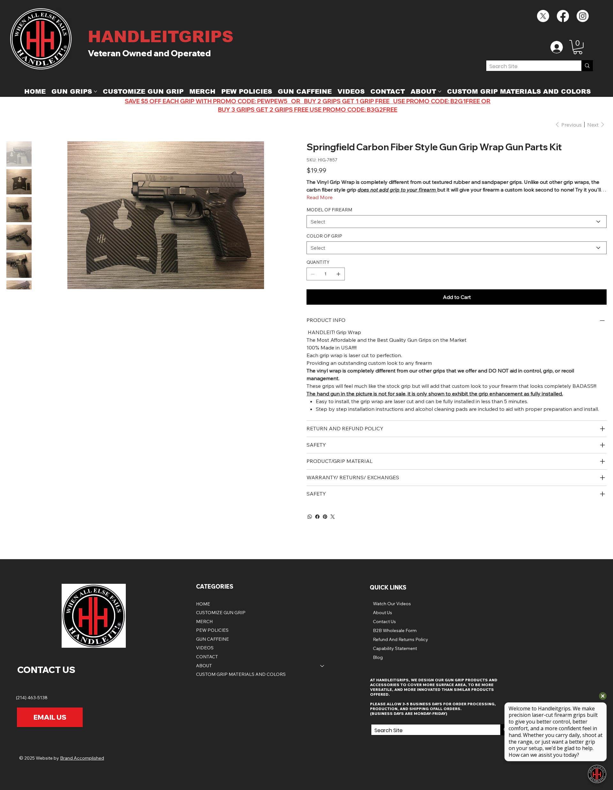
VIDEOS (205, 648)
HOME (203, 604)
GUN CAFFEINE (212, 639)
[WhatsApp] (309, 516)
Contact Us (384, 621)
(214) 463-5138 (32, 697)
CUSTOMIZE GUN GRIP (221, 612)
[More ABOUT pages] (439, 91)
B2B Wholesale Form (395, 630)
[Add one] (338, 274)
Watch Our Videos (392, 603)
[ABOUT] (322, 665)
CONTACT (207, 657)
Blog (378, 657)
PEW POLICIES (212, 630)
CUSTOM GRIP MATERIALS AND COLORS (241, 674)
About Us (382, 612)
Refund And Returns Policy (400, 639)
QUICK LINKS (388, 587)
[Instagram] (583, 16)
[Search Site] (587, 65)
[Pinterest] (325, 516)
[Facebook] (563, 16)
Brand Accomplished (82, 758)
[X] (543, 16)
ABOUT (204, 666)
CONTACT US (46, 669)
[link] (577, 47)
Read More (319, 197)
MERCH (204, 621)
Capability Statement (395, 648)
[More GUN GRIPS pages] (95, 91)
